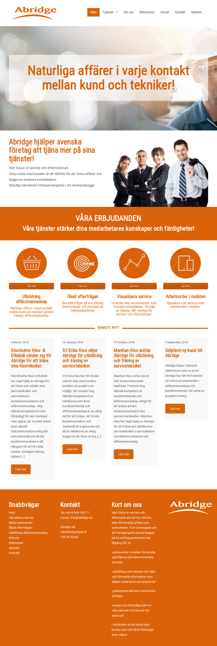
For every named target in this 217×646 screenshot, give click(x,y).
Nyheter (196, 12)
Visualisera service (21, 517)
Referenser (147, 12)
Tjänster (108, 12)
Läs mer (31, 286)
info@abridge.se (81, 517)
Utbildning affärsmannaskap (28, 532)
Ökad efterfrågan (20, 527)
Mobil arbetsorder (21, 522)
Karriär (164, 12)
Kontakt (180, 12)
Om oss (129, 12)
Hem (93, 12)
